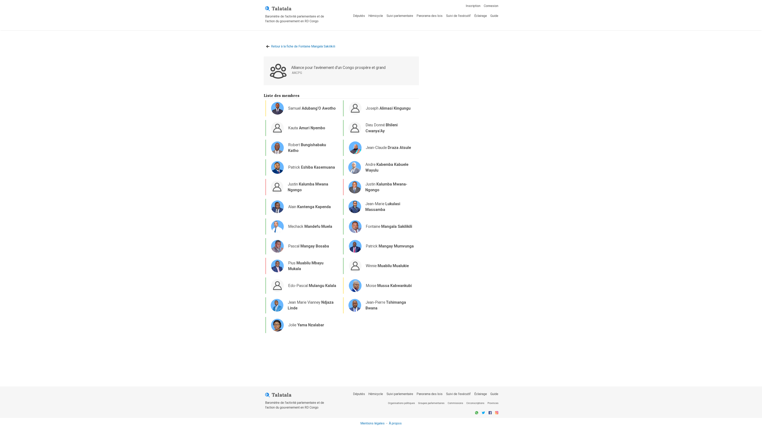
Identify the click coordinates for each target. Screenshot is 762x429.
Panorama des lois (430, 16)
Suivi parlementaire (400, 16)
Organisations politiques (401, 403)
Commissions (455, 403)
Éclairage (480, 16)
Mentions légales (372, 423)
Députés (359, 16)
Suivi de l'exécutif (458, 16)
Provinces (493, 403)
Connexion (491, 6)
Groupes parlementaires (431, 403)
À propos (395, 423)
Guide (494, 16)
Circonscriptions (475, 403)
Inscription (473, 6)
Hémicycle (375, 16)
